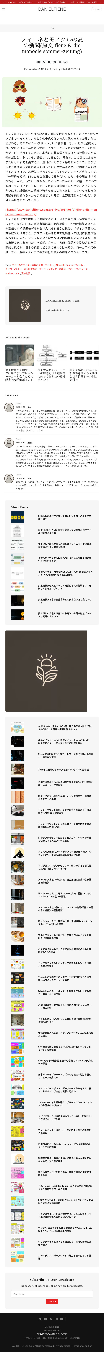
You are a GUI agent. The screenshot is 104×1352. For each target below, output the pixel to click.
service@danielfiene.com (52, 1334)
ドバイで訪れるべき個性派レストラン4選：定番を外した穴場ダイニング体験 (65, 1118)
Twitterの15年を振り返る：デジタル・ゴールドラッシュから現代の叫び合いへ (65, 1104)
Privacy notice (63, 1345)
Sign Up (52, 1301)
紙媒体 (62, 269)
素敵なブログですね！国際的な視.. (52, 2)
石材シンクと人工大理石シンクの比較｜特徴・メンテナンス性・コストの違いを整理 (65, 895)
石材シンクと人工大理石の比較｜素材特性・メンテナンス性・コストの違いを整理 (65, 923)
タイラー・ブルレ (13, 269)
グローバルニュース (78, 269)
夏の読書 (25, 273)
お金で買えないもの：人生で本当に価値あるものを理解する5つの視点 (64, 951)
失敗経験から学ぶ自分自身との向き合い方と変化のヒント (64, 601)
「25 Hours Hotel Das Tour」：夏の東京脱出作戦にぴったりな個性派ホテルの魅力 (65, 1187)
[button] (3, 9)
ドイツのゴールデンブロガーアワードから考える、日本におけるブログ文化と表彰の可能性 (64, 1090)
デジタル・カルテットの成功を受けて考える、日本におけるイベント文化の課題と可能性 (65, 1229)
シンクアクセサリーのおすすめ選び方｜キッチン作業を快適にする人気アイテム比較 (64, 839)
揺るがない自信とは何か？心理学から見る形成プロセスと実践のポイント (64, 615)
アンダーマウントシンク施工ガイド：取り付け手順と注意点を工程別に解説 (64, 825)
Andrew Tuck (12, 273)
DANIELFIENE (52, 9)
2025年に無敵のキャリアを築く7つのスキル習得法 (63, 769)
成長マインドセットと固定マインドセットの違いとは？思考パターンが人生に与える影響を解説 (63, 742)
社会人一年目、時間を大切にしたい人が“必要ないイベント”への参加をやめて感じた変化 (65, 573)
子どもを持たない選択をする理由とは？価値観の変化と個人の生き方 (64, 1020)
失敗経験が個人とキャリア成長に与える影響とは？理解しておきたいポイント (64, 587)
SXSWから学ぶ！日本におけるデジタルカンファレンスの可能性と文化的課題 (65, 1201)
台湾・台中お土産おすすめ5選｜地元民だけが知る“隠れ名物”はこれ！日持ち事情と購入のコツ (65, 728)
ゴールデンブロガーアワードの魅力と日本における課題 (64, 1257)
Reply (30, 407)
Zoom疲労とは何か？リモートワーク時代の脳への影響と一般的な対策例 (65, 756)
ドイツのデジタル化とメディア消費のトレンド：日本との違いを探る (64, 964)
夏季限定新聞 (30, 269)
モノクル (49, 265)
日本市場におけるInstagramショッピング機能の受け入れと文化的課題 (64, 1146)
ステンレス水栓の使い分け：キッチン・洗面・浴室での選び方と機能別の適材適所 (65, 909)
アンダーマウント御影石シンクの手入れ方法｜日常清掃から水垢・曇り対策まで (64, 811)
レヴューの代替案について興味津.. (84, 2)
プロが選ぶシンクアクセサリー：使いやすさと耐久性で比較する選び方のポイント (64, 867)
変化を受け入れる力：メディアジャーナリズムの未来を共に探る (65, 1034)
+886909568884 (52, 1330)
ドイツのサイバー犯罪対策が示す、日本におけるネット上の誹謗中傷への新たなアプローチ (64, 1215)
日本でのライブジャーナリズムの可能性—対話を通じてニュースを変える (64, 1076)
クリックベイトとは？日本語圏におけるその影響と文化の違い (64, 1243)
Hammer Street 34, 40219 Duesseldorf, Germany (52, 1337)
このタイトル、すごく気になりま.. (20, 2)
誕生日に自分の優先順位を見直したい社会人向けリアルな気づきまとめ (64, 531)
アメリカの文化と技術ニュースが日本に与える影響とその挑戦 (64, 1132)
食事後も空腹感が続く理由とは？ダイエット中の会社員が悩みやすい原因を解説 (64, 545)
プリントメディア (48, 269)
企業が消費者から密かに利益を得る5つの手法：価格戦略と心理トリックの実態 (65, 783)
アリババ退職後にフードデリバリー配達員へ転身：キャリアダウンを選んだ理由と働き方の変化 (64, 853)
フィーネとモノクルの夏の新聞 (27, 265)
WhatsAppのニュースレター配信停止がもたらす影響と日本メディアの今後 (64, 992)
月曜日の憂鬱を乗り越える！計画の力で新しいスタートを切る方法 (64, 1006)
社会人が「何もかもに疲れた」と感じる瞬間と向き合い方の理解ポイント (64, 559)
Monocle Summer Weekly (69, 265)
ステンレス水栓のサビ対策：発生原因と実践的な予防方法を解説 (64, 881)
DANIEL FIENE (52, 1326)
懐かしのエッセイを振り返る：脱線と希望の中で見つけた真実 (64, 1173)
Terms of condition (82, 1345)
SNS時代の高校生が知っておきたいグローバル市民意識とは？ (64, 517)
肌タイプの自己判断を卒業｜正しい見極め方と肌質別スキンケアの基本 (64, 797)
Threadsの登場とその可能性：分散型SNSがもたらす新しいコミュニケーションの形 (64, 978)
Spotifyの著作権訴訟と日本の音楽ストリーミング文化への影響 (65, 1062)
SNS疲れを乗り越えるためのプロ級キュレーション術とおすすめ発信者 (64, 1048)
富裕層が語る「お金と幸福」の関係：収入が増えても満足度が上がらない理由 (64, 1159)
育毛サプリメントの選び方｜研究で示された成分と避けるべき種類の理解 (64, 937)
